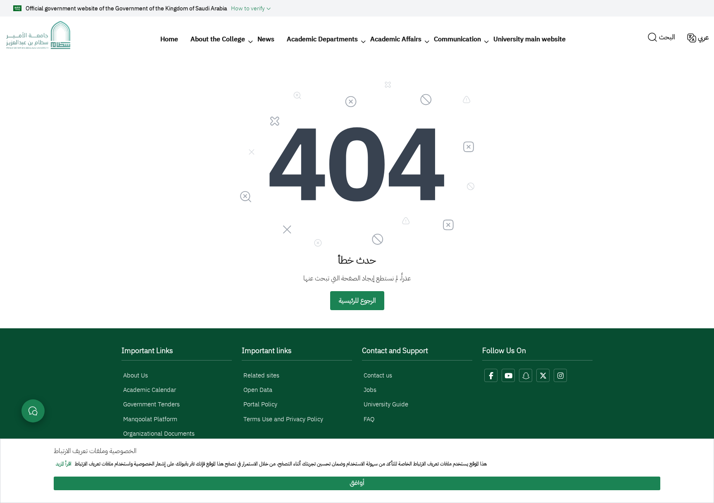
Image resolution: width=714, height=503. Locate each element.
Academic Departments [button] (322, 39)
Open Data (257, 389)
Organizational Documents (159, 433)
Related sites (261, 375)
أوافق (357, 483)
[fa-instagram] (560, 375)
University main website (529, 39)
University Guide (386, 404)
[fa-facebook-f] (490, 375)
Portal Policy (260, 404)
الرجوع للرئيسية (357, 301)
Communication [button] (457, 39)
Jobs (370, 389)
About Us (135, 375)
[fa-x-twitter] (543, 375)
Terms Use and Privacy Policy (283, 419)
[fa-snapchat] (525, 375)
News (265, 39)
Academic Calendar (149, 389)
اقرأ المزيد (63, 464)
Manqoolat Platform (150, 419)
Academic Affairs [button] (395, 39)
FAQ (369, 419)
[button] (251, 8)
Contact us (378, 375)
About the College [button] (217, 39)
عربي (703, 38)
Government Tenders (151, 404)
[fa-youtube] (508, 375)
